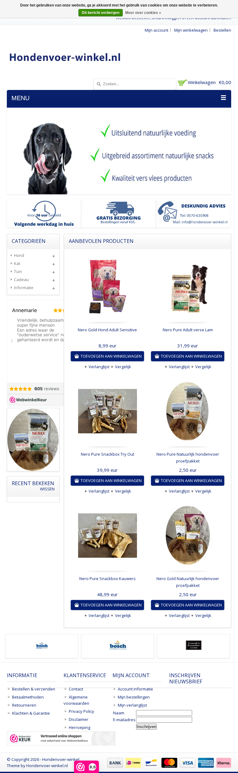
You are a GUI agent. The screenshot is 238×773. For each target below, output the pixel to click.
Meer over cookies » (143, 13)
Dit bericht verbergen (100, 13)
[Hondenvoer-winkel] (65, 57)
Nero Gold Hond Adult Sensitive (107, 330)
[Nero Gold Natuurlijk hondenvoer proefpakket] (188, 537)
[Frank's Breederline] (193, 648)
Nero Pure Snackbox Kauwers (107, 578)
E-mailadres (124, 719)
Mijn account (156, 30)
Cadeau (21, 279)
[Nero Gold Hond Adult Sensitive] (107, 288)
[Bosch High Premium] (117, 648)
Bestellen (222, 30)
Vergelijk (123, 366)
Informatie (23, 287)
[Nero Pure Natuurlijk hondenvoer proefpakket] (188, 413)
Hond (19, 255)
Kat (17, 263)
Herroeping (79, 727)
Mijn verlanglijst (132, 705)
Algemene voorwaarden (76, 700)
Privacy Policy (81, 711)
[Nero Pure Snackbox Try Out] (107, 413)
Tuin (18, 271)
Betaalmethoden (28, 697)
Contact (76, 689)
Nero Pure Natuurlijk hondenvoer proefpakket (187, 457)
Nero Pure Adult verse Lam (188, 330)
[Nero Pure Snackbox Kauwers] (107, 537)
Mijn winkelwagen (191, 30)
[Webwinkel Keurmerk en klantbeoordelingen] (61, 739)
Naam (118, 713)
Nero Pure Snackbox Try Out (107, 454)
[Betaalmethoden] (168, 766)
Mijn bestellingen (134, 697)
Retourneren (24, 705)
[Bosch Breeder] (42, 648)
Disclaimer (78, 719)
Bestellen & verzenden (33, 689)
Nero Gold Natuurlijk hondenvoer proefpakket (187, 582)
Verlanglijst (99, 366)
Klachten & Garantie (31, 713)
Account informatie (135, 689)
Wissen (47, 489)
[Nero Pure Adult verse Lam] (188, 288)
